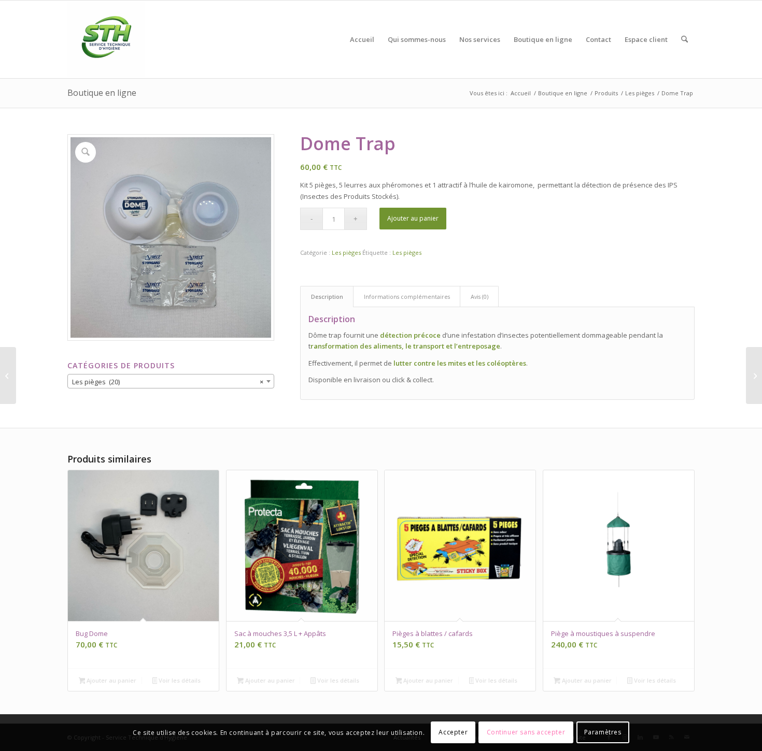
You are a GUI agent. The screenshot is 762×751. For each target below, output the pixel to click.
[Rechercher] (684, 39)
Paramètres (603, 732)
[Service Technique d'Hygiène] (106, 39)
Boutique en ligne (101, 92)
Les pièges (346, 252)
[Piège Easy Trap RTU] (8, 375)
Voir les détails (179, 680)
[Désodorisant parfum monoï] (754, 375)
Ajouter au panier (413, 218)
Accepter (453, 732)
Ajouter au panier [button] (110, 680)
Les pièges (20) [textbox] (167, 381)
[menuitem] (362, 39)
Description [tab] (327, 296)
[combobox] (170, 381)
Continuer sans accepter (526, 732)
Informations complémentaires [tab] (407, 296)
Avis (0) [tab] (479, 296)
